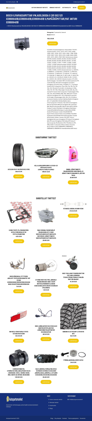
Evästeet (64, 418)
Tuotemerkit (57, 32)
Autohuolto (66, 7)
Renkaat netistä (55, 7)
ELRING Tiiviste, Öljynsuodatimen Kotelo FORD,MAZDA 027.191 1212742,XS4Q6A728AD (18, 232)
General (63, 32)
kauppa (82, 7)
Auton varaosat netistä (40, 7)
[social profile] (17, 2)
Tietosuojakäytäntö (73, 418)
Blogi (74, 7)
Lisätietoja (52, 43)
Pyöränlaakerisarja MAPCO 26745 (73, 360)
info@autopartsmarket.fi (79, 2)
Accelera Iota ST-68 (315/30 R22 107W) (19, 169)
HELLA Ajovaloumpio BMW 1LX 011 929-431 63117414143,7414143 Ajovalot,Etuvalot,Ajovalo (46, 167)
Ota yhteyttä (57, 418)
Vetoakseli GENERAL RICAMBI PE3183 (73, 208)
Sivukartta (82, 418)
